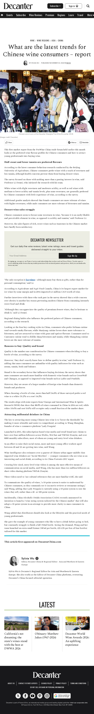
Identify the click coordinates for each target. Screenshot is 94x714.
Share (10, 142)
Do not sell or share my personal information (47, 687)
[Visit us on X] (18, 696)
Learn (71, 15)
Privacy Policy (61, 683)
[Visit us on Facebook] (25, 696)
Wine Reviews (35, 15)
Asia (54, 40)
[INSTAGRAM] (37, 558)
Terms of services (32, 261)
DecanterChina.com (49, 542)
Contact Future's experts (27, 683)
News (68, 63)
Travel (80, 15)
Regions (61, 15)
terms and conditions (78, 683)
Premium (50, 15)
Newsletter (85, 142)
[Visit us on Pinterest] (39, 696)
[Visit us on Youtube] (32, 696)
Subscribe (54, 5)
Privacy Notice (67, 261)
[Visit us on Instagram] (47, 696)
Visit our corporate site (79, 703)
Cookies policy (46, 683)
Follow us (73, 142)
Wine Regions (43, 40)
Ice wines (30, 279)
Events (9, 15)
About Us (11, 683)
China (60, 40)
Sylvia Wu (35, 63)
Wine (32, 40)
